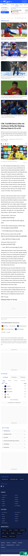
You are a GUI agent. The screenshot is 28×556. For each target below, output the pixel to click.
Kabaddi (13, 533)
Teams (3, 503)
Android (23, 342)
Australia (8, 386)
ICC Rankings (6, 444)
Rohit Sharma (6, 447)
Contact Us (3, 547)
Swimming (4, 536)
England (8, 397)
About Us (8, 542)
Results (16, 497)
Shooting (19, 533)
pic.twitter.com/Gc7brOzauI (8, 217)
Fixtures (3, 497)
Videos (25, 4)
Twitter (14, 341)
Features (17, 501)
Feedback (14, 542)
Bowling (15, 380)
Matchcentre (4, 522)
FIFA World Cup (7, 430)
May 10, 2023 (19, 231)
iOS (1, 344)
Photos (21, 4)
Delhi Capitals (20, 329)
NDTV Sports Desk (4, 139)
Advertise (3, 542)
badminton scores (8, 339)
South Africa (9, 388)
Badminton (22, 530)
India (8, 394)
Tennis (10, 530)
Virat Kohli (6, 437)
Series (16, 495)
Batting (9, 380)
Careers (17, 545)
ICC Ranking (17, 505)
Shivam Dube (13, 326)
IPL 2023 (5, 5)
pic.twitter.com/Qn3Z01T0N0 (8, 244)
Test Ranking (5, 377)
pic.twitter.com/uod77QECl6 (11, 227)
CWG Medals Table (7, 434)
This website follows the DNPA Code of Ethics (10, 549)
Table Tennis (12, 536)
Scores (12, 4)
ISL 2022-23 (4, 512)
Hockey (16, 530)
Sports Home (3, 18)
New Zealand (9, 391)
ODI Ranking (14, 377)
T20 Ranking (22, 377)
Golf (3, 533)
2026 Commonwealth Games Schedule (11, 440)
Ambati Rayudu (22, 326)
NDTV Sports (20, 339)
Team (4, 380)
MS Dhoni (6, 326)
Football (12, 337)
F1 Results (15, 339)
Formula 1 (4, 530)
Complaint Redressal (10, 545)
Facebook (4, 341)
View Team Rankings (14, 399)
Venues (3, 505)
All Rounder (23, 380)
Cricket (8, 332)
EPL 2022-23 (17, 512)
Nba (7, 533)
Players (16, 503)
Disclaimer (20, 542)
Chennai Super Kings (8, 329)
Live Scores (4, 495)
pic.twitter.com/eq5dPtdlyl (20, 236)
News (17, 4)
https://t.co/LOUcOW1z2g (7, 236)
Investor (2, 545)
